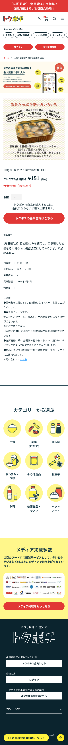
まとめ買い (58, 35)
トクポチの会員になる (34, 663)
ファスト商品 (41, 35)
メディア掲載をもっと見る (34, 606)
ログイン (18, 46)
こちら (23, 359)
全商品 (9, 35)
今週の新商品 (23, 35)
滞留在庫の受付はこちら (34, 696)
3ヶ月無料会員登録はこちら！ (26, 738)
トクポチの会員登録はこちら (34, 218)
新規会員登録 (49, 46)
